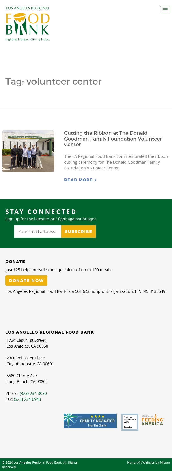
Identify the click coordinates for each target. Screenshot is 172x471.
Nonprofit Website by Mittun (148, 462)
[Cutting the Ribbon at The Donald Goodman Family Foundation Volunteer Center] (28, 151)
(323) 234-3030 (33, 393)
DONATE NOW (26, 280)
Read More (79, 180)
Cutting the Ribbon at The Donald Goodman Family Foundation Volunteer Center (113, 138)
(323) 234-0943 (27, 399)
